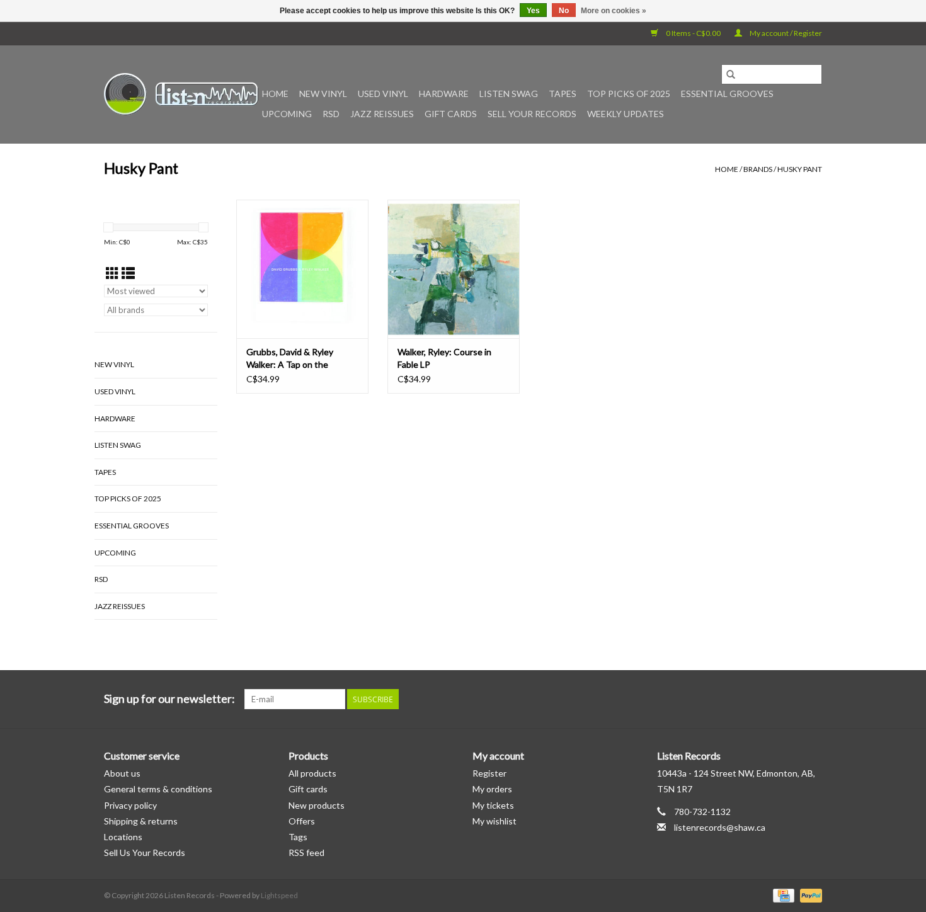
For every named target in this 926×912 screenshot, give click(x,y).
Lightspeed (279, 895)
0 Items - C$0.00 (693, 33)
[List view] (128, 273)
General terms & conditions (158, 789)
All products (312, 773)
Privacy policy (130, 805)
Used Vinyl (383, 93)
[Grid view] (112, 273)
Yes (533, 10)
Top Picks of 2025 (628, 93)
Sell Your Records (532, 113)
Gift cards (451, 113)
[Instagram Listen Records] (812, 699)
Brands (757, 169)
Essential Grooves (727, 93)
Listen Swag (508, 93)
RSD (331, 113)
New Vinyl (323, 93)
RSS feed (306, 852)
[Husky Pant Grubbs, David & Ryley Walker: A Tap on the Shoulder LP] (302, 269)
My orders (492, 789)
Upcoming (287, 113)
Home (275, 93)
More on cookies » (613, 10)
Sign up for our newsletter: (169, 698)
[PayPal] (809, 894)
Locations (123, 836)
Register (489, 773)
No (564, 10)
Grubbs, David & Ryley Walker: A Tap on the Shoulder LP (289, 358)
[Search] (730, 74)
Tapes (562, 93)
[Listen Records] (181, 94)
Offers (302, 821)
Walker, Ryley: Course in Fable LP (444, 358)
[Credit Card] (782, 894)
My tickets (493, 805)
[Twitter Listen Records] (790, 699)
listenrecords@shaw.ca (719, 827)
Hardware (444, 93)
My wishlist (494, 821)
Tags (298, 836)
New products (317, 805)
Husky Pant (799, 169)
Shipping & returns (141, 821)
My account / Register (785, 33)
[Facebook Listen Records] (768, 699)
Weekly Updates (625, 113)
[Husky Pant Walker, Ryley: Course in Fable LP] (453, 269)
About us (122, 773)
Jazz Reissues (382, 113)
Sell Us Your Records (144, 852)
